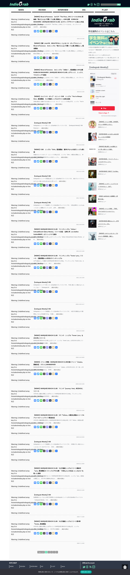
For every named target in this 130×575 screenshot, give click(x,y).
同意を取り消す (86, 572)
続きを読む (43, 27)
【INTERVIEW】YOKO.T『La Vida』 (109, 171)
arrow (125, 567)
